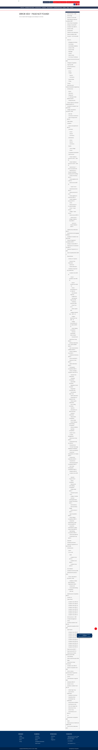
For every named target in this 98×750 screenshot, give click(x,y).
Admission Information (29, 7)
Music (71, 554)
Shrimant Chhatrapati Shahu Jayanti (73, 333)
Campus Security (71, 100)
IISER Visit (70, 113)
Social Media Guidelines (73, 46)
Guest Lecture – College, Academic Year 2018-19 (73, 219)
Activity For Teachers (72, 258)
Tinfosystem (76, 748)
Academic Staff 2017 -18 (73, 637)
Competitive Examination (73, 152)
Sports (69, 550)
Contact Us (69, 597)
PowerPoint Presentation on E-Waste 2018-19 (73, 454)
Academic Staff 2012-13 (73, 647)
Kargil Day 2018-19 (73, 471)
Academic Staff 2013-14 (73, 645)
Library (69, 91)
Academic (44, 7)
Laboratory (70, 93)
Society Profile (70, 28)
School (69, 71)
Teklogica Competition (71, 62)
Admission (69, 68)
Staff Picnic (72, 264)
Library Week (73, 420)
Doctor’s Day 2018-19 (74, 450)
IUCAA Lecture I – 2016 (71, 13)
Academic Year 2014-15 (73, 611)
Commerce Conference (73, 115)
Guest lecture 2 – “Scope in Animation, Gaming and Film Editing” (73, 172)
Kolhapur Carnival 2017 (71, 25)
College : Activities (74, 496)
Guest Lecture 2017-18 (71, 651)
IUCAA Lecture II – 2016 (71, 617)
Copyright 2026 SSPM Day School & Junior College (28, 748)
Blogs (68, 7)
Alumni (51, 2)
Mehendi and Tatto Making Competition (72, 486)
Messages (70, 51)
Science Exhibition (74, 427)
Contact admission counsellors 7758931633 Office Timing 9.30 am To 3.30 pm (84, 635)
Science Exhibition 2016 (71, 34)
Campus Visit (72, 586)
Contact (71, 7)
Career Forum (73, 186)
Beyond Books (50, 7)
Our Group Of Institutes (73, 57)
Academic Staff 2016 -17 (73, 639)
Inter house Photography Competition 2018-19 (72, 468)
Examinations (71, 137)
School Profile (71, 49)
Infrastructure (38, 7)
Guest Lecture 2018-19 (74, 215)
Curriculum (70, 129)
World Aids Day (74, 504)
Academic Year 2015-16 (73, 609)
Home (68, 620)
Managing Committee (72, 42)
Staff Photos (69, 629)
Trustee (68, 83)
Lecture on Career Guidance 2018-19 (73, 225)
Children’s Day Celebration (72, 32)
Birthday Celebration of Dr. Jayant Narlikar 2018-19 (73, 344)
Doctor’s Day (71, 709)
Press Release (70, 656)
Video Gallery (70, 121)
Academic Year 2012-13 (73, 614)
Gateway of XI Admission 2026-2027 (73, 2)
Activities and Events (58, 7)
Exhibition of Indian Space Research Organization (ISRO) (72, 582)
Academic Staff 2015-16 (73, 641)
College (70, 72)
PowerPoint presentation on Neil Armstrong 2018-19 (72, 522)
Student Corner (46, 2)
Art (68, 715)
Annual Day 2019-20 (71, 66)
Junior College (72, 148)
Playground (70, 95)
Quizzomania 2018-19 (74, 534)
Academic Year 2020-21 (73, 632)
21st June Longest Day (72, 706)
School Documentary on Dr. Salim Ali (73, 289)
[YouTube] (77, 4)
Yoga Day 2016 (70, 64)
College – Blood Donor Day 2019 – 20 (73, 318)
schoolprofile (70, 30)
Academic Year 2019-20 (73, 601)
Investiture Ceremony (72, 695)
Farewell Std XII (75, 337)
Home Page (69, 15)
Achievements (70, 548)
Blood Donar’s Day (72, 708)
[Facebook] (74, 4)
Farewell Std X (72, 460)
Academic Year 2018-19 (72, 26)
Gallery (64, 7)
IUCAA (71, 202)
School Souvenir (70, 674)
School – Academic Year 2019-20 (73, 278)
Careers (70, 53)
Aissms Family (71, 55)
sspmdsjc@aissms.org (71, 743)
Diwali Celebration (73, 266)
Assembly (69, 540)
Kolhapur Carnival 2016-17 (72, 243)
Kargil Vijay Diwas (71, 697)
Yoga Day (72, 408)
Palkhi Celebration (74, 395)
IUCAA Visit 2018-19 (73, 358)
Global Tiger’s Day (72, 690)
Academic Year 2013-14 (73, 612)
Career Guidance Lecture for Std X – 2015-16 (73, 158)
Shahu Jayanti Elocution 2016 (73, 658)
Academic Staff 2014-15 (73, 643)
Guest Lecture (71, 154)
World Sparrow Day (72, 704)
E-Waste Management (72, 618)
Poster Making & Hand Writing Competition (73, 423)
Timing (69, 81)
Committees (71, 44)
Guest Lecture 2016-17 (71, 649)
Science (71, 75)
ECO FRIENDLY (70, 568)
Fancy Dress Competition (72, 23)
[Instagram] (79, 4)
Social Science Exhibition (73, 702)
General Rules (71, 79)
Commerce (72, 77)
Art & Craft (70, 552)
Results (69, 146)
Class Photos (69, 599)
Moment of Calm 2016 (71, 17)
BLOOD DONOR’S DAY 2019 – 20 (74, 284)
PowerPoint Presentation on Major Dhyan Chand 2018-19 (72, 527)
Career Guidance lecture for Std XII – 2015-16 (73, 163)
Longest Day (74, 296)
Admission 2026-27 (71, 682)
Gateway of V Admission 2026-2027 (60, 2)
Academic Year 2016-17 (73, 607)
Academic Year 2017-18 (73, 605)
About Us (22, 7)
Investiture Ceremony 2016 (72, 570)
